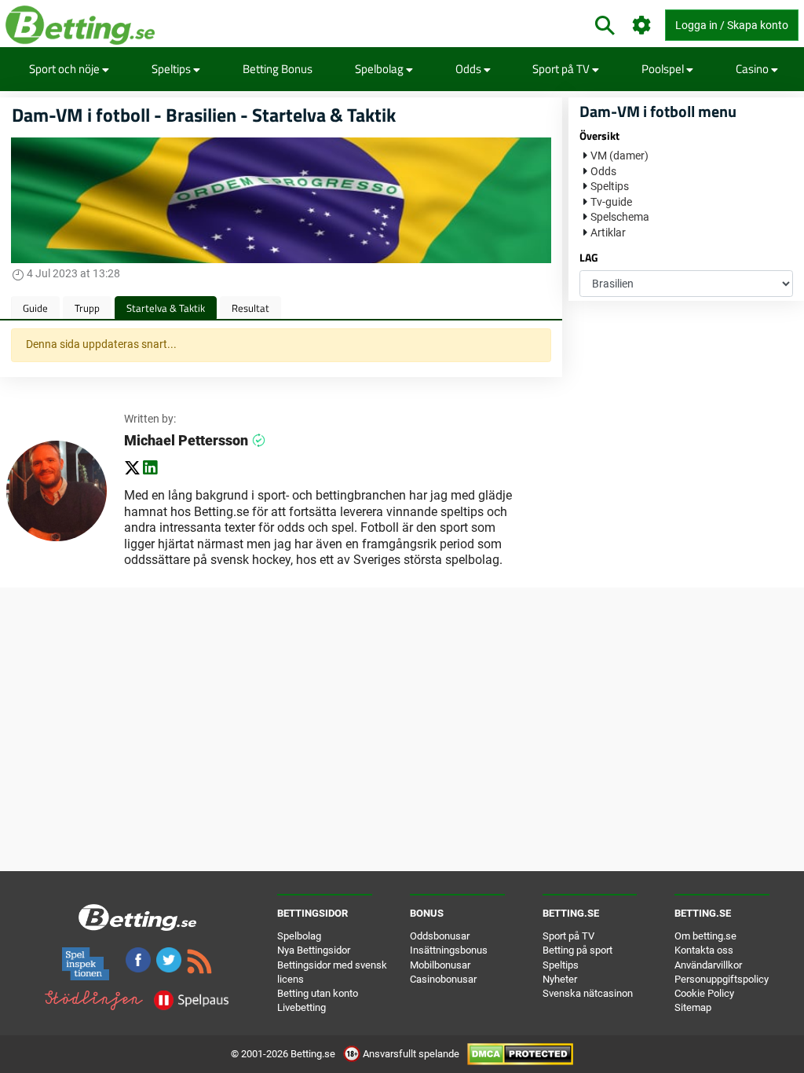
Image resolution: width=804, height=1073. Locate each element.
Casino (753, 69)
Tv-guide (611, 202)
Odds (469, 69)
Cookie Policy (704, 993)
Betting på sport (577, 950)
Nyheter (560, 979)
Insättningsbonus (449, 950)
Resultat (250, 308)
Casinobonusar (443, 979)
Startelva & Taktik (165, 308)
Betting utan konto (317, 993)
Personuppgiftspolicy (721, 979)
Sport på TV (562, 69)
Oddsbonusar (440, 936)
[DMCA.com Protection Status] (520, 1054)
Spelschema (619, 217)
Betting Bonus (277, 69)
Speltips (172, 69)
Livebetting (301, 1007)
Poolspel (663, 69)
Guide (35, 308)
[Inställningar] (642, 25)
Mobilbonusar (440, 965)
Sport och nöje (65, 69)
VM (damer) (619, 155)
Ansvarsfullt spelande (411, 1054)
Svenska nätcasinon (588, 993)
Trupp (87, 308)
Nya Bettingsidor (313, 950)
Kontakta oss (703, 950)
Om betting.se (705, 936)
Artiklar (608, 232)
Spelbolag (380, 69)
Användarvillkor (708, 965)
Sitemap (692, 1007)
